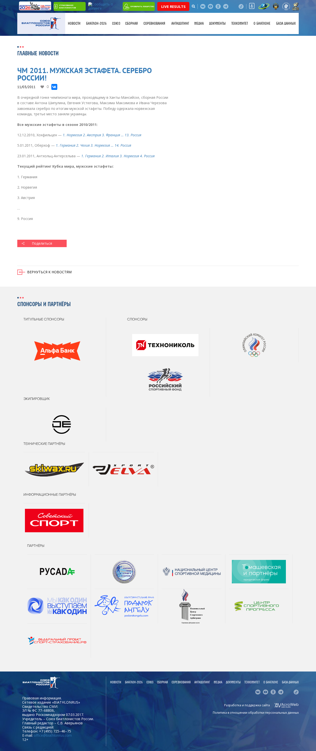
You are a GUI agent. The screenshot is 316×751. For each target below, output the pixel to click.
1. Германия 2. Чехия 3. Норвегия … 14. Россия (93, 145)
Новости (74, 23)
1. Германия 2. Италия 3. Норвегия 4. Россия (118, 156)
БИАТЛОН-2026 (96, 23)
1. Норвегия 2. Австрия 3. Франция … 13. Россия (102, 135)
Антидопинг (180, 23)
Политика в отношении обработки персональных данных (256, 713)
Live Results (173, 6)
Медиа (199, 23)
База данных (286, 23)
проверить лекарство (142, 6)
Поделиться (42, 243)
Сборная (131, 23)
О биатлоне (262, 23)
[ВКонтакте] (54, 87)
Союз (116, 23)
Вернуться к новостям (49, 272)
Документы (217, 23)
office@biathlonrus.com (53, 735)
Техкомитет (239, 23)
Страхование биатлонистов (67, 6)
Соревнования (154, 23)
